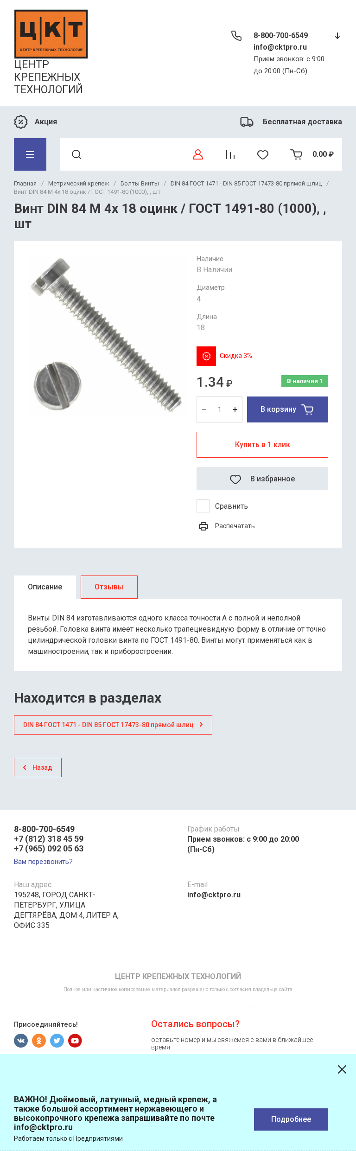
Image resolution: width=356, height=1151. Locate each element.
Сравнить (231, 506)
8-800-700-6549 (281, 35)
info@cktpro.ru (280, 47)
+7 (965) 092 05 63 (48, 848)
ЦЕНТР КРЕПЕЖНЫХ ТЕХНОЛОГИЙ (48, 77)
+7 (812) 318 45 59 (48, 839)
